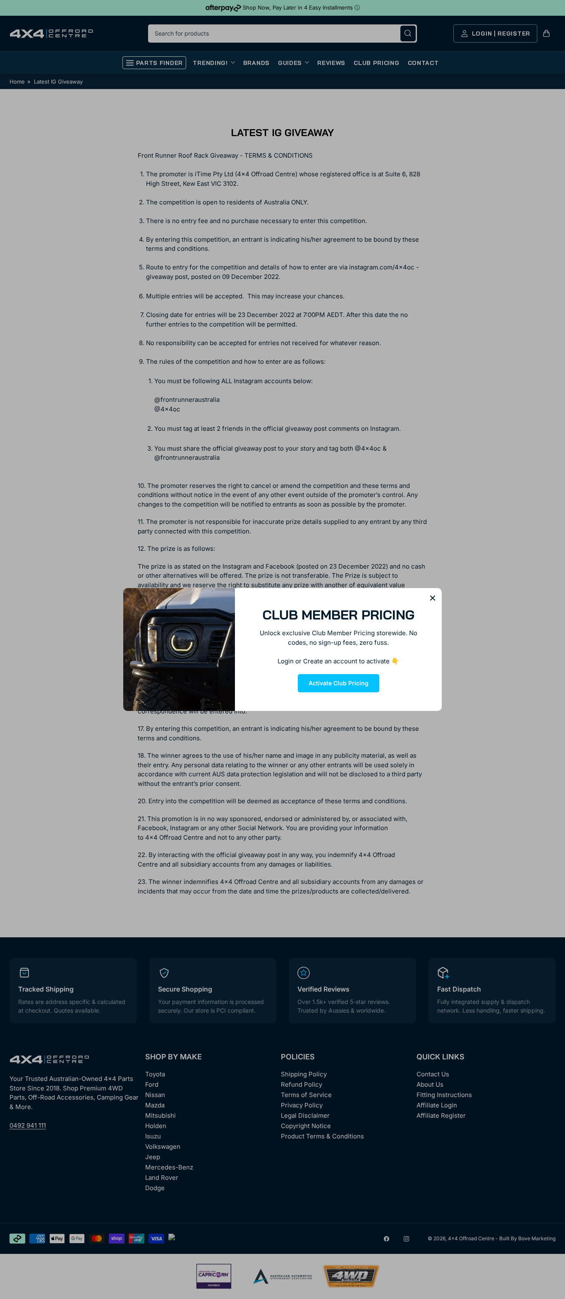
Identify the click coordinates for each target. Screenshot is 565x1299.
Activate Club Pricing (339, 683)
